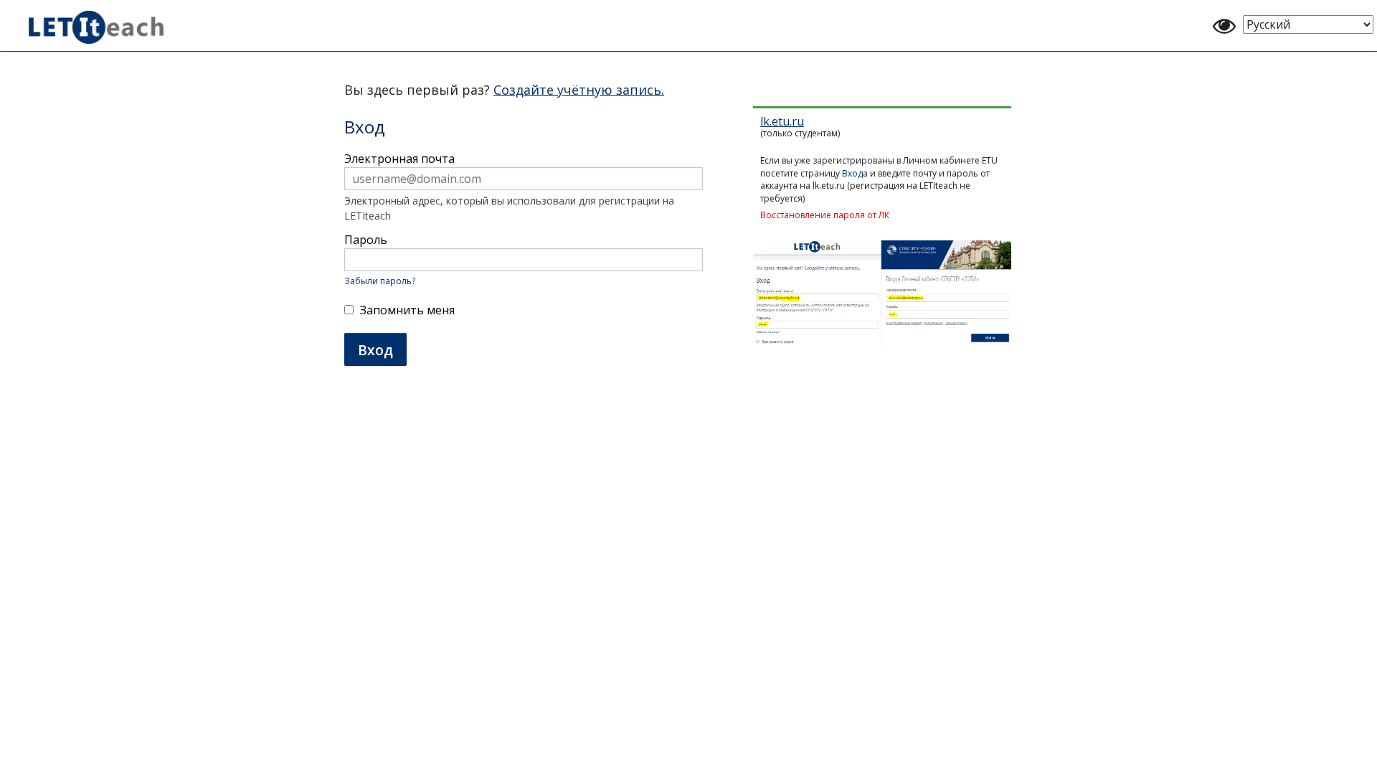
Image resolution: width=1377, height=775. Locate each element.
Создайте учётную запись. (578, 89)
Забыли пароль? (379, 281)
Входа (855, 173)
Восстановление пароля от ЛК (824, 215)
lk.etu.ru (782, 121)
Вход (375, 350)
